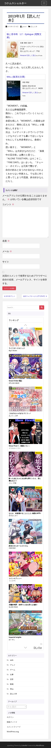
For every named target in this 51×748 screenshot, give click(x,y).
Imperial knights (15, 637)
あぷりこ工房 (13, 416)
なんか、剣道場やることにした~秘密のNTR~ (25, 513)
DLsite (38, 647)
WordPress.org (13, 731)
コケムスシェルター (15, 3)
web (11, 660)
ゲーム (12, 669)
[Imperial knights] (25, 622)
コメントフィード (14, 727)
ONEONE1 (12, 548)
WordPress (40, 745)
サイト (5, 261)
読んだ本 (34, 26)
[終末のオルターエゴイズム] (25, 531)
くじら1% (12, 580)
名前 (6, 240)
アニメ (12, 665)
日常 (11, 679)
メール (7, 251)
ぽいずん (12, 639)
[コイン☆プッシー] (25, 564)
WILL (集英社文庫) (16, 77)
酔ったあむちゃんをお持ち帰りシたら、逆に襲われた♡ (25, 479)
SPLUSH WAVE (14, 383)
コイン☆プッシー (15, 578)
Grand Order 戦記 (15, 381)
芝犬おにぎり (13, 515)
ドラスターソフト (15, 448)
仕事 (11, 674)
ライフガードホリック (17, 348)
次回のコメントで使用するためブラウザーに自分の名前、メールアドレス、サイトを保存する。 (24, 279)
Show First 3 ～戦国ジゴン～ (19, 446)
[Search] (41, 307)
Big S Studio (13, 350)
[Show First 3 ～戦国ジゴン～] (25, 431)
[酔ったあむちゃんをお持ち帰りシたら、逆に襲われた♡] (25, 464)
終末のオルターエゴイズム (18, 546)
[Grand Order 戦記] (25, 366)
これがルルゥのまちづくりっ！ (20, 413)
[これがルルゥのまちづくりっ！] (25, 399)
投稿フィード (12, 722)
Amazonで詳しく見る (28, 55)
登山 (11, 689)
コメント (8, 204)
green (24, 26)
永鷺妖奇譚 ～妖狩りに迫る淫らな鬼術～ (23, 605)
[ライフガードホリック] (25, 337)
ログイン (10, 717)
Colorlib (24, 745)
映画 (11, 684)
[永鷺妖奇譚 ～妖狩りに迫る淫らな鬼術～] (25, 593)
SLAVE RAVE (13, 607)
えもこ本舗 (12, 483)
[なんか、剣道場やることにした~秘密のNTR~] (25, 498)
